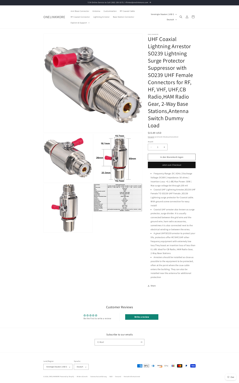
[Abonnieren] (141, 342)
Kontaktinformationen (132, 376)
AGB (111, 376)
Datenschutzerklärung (98, 376)
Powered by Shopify (67, 377)
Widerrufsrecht (82, 376)
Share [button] (153, 285)
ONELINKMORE (54, 377)
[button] (80, 23)
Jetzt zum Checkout (171, 165)
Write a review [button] (141, 316)
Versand (151, 137)
